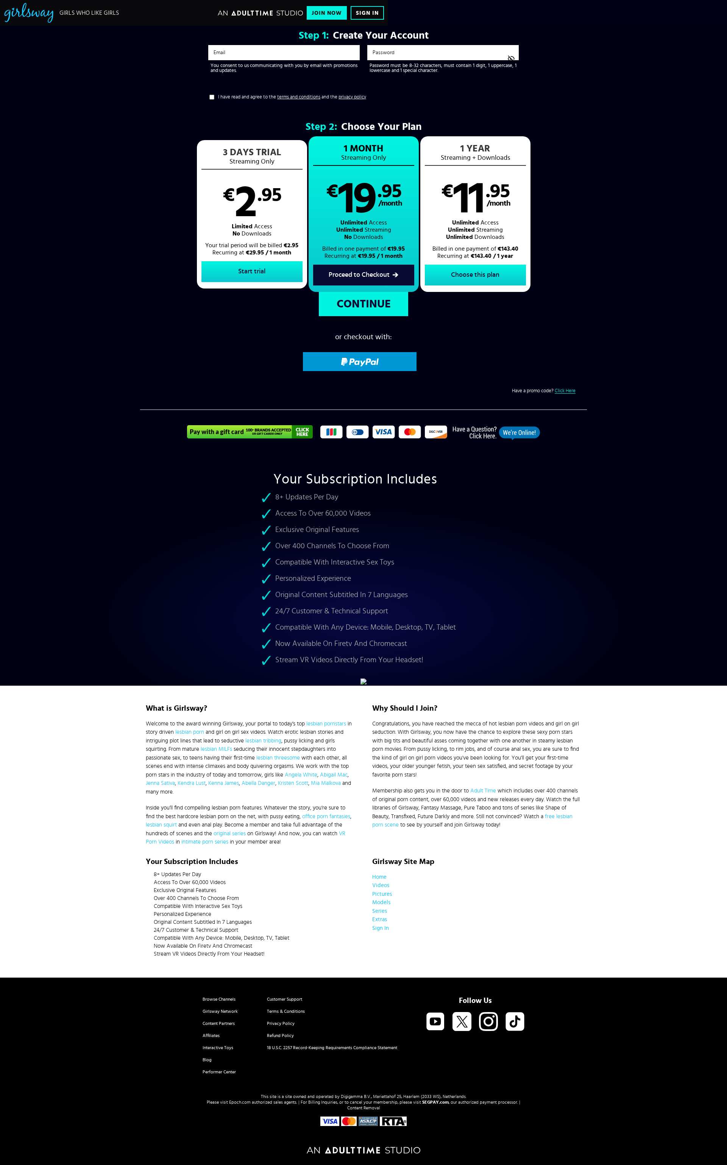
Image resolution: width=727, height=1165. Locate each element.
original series (230, 833)
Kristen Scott (293, 783)
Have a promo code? (544, 390)
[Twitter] (461, 1022)
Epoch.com (240, 1102)
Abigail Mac (334, 775)
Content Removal (363, 1108)
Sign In (367, 13)
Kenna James (223, 783)
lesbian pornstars (326, 724)
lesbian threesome (278, 758)
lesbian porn (189, 732)
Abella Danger (258, 783)
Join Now (327, 13)
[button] (252, 214)
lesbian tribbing (263, 741)
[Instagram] (488, 1022)
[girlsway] (29, 13)
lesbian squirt (161, 825)
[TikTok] (514, 1022)
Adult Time (483, 791)
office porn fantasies (326, 816)
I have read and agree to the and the (292, 97)
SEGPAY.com (435, 1102)
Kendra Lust (192, 783)
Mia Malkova (326, 783)
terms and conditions (298, 97)
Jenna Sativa (160, 783)
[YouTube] (435, 1022)
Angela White (301, 775)
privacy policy (352, 97)
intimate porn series (204, 842)
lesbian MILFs (216, 749)
